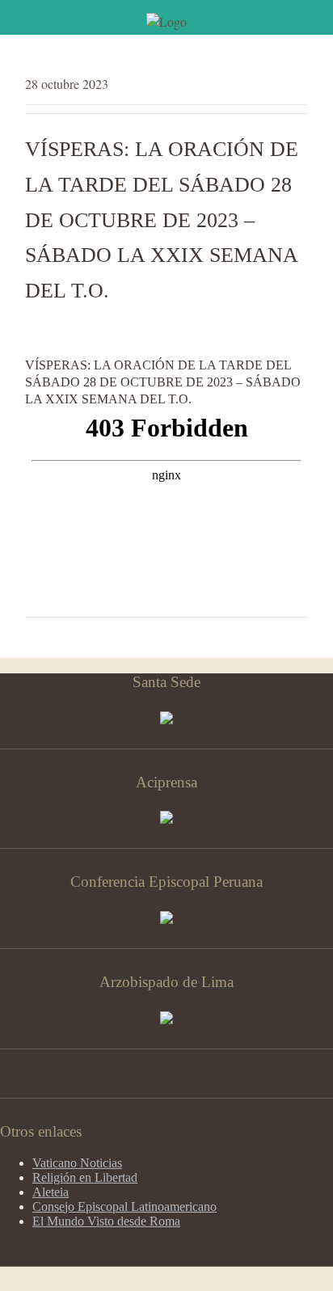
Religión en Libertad (84, 1177)
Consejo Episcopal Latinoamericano (124, 1206)
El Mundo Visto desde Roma (106, 1221)
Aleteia (50, 1192)
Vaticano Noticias (77, 1163)
